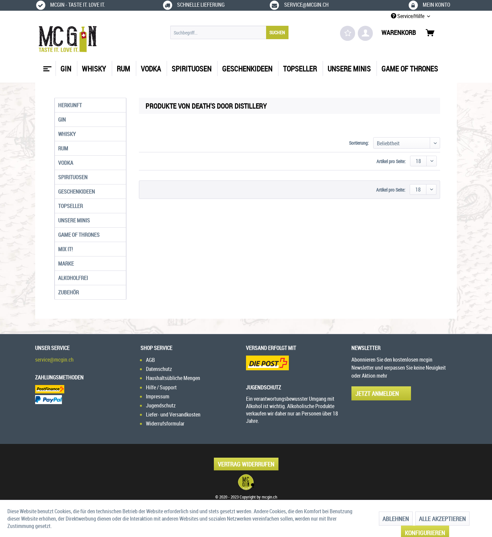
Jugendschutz (161, 405)
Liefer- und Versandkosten (173, 414)
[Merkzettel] (347, 33)
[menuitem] (229, 32)
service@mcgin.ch (54, 359)
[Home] (46, 66)
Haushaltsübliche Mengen (173, 378)
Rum (63, 148)
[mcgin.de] (246, 482)
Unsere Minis (74, 220)
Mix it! (65, 249)
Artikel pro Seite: (391, 161)
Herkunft (70, 105)
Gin (62, 119)
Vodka (65, 162)
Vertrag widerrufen (246, 464)
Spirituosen (73, 177)
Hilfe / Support (161, 387)
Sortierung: (359, 143)
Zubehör (68, 292)
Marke (66, 263)
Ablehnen (396, 519)
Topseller (70, 206)
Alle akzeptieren (442, 519)
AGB (150, 360)
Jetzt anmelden (377, 393)
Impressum (157, 396)
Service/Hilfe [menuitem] (410, 16)
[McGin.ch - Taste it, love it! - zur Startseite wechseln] (67, 39)
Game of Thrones (79, 234)
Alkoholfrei (73, 278)
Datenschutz (159, 369)
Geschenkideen (76, 191)
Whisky (67, 134)
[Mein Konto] (365, 33)
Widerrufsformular (165, 423)
